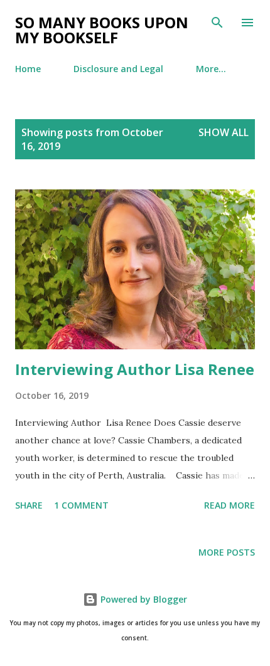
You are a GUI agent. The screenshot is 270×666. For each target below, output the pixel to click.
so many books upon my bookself (101, 30)
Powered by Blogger (142, 599)
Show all (223, 132)
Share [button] (29, 505)
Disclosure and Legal (118, 69)
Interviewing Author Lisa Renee (134, 369)
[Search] (217, 22)
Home (28, 69)
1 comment (81, 505)
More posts (226, 552)
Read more (229, 505)
